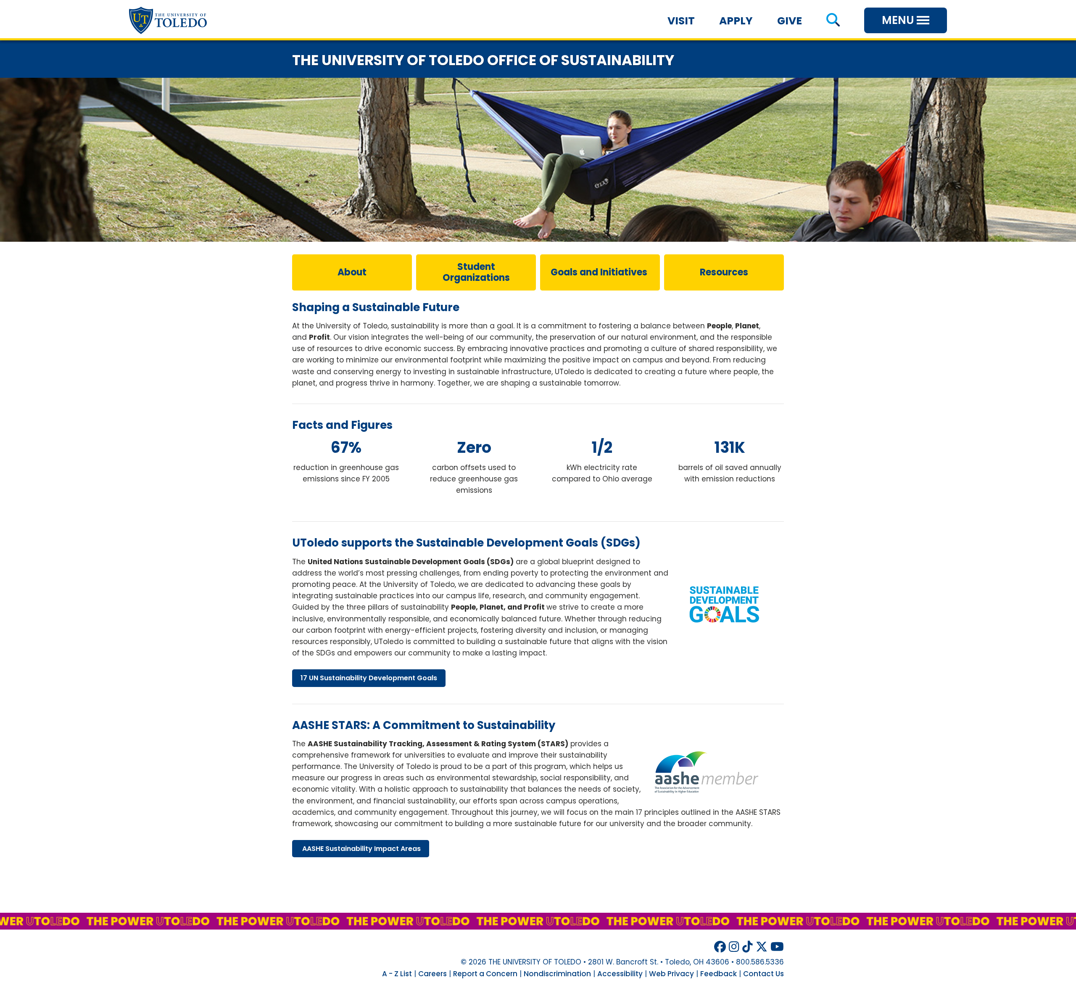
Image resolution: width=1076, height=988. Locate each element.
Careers (432, 974)
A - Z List (397, 974)
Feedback (718, 974)
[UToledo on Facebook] (720, 947)
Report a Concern (485, 974)
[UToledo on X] (761, 947)
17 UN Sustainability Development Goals (369, 678)
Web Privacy (671, 974)
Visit (681, 20)
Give (789, 20)
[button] (832, 20)
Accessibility (620, 974)
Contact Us (763, 974)
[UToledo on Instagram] (734, 947)
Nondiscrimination (557, 974)
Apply (736, 20)
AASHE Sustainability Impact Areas (361, 848)
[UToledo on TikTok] (747, 947)
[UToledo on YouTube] (777, 947)
